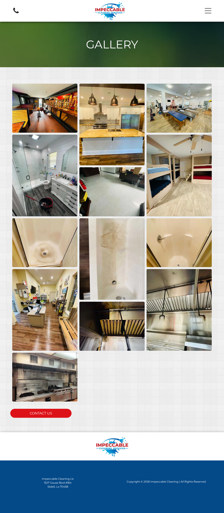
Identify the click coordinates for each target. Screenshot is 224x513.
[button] (208, 10)
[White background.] (15, 13)
